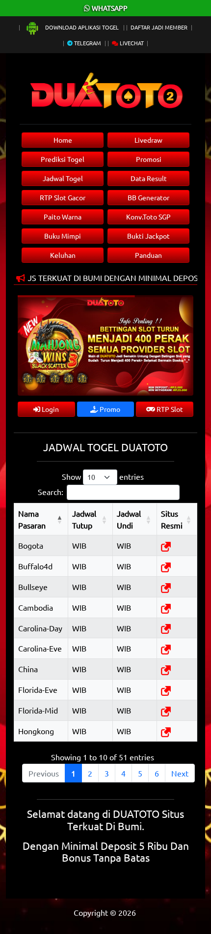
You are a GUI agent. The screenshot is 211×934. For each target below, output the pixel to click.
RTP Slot (169, 409)
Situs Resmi (172, 519)
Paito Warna (62, 216)
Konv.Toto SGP (148, 216)
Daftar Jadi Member (159, 27)
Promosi (148, 159)
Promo (109, 409)
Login (49, 409)
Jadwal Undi (129, 519)
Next (179, 773)
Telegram (87, 43)
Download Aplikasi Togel (82, 27)
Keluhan (63, 254)
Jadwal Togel (63, 178)
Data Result (149, 178)
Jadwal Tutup (84, 519)
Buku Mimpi (62, 235)
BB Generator (148, 197)
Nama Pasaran (32, 519)
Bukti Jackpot (148, 235)
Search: (50, 492)
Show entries (103, 476)
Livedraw (148, 139)
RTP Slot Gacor (62, 197)
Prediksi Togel (62, 159)
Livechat (131, 43)
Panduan (148, 254)
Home (62, 139)
